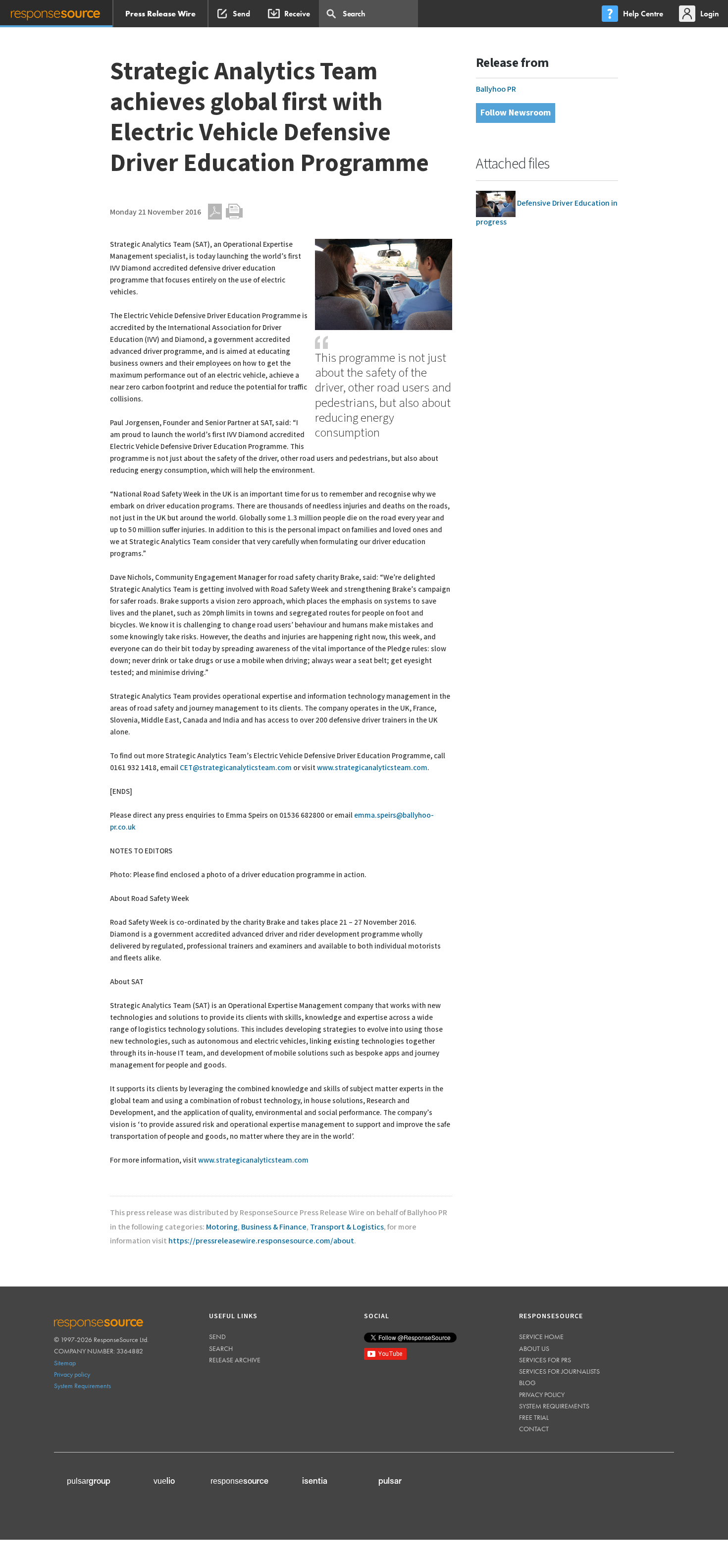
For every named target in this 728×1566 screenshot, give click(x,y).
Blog (527, 1382)
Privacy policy (72, 1374)
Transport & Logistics (347, 1227)
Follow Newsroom (515, 112)
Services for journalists (559, 1371)
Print (234, 212)
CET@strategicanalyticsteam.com (236, 768)
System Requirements (82, 1385)
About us (534, 1348)
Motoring (222, 1227)
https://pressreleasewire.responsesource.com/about (261, 1241)
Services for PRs (545, 1359)
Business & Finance (274, 1227)
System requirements (554, 1405)
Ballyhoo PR (496, 89)
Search (221, 1348)
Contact (534, 1428)
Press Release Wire (160, 13)
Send (217, 1336)
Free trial (534, 1417)
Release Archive (234, 1359)
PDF (215, 212)
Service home (541, 1336)
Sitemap (65, 1362)
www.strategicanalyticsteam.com (372, 768)
